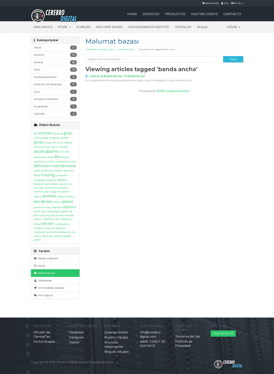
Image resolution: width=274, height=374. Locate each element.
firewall (37, 224)
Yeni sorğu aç (45, 295)
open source (51, 147)
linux (37, 175)
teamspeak (57, 133)
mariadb (69, 215)
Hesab (233, 27)
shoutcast (54, 137)
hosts (42, 215)
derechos (70, 196)
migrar (57, 201)
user (48, 207)
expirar (37, 196)
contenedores (62, 224)
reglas (60, 196)
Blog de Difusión (116, 352)
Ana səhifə (43, 27)
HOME (132, 14)
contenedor (40, 232)
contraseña (61, 175)
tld (59, 191)
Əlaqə (202, 27)
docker (48, 223)
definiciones (40, 157)
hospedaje (50, 180)
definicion (42, 165)
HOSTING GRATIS (204, 14)
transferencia (63, 165)
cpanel (67, 201)
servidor (64, 137)
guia (68, 132)
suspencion (40, 161)
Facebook (76, 332)
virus (50, 170)
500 (67, 151)
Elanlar (83, 27)
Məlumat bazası (109, 27)
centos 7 (38, 219)
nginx (47, 184)
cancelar (63, 147)
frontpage (39, 180)
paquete (63, 187)
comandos (39, 228)
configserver (66, 219)
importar (60, 228)
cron (69, 184)
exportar (50, 228)
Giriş (225, 3)
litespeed (39, 184)
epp (47, 191)
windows (68, 170)
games (64, 211)
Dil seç (237, 3)
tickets (54, 184)
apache (51, 151)
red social (39, 147)
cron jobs (39, 187)
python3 (58, 236)
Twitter (74, 342)
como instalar (41, 137)
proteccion (39, 207)
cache (50, 157)
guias (38, 142)
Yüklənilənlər (44, 280)
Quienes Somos (115, 332)
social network (65, 142)
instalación (64, 232)
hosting (48, 174)
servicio (51, 161)
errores (72, 161)
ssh (70, 211)
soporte (62, 184)
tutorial (44, 132)
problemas (61, 161)
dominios (39, 191)
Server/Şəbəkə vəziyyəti (148, 27)
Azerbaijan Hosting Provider (100, 49)
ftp (35, 133)
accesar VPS (50, 142)
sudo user (47, 236)
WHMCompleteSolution (172, 91)
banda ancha (41, 170)
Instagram (76, 337)
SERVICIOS (151, 14)
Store (63, 27)
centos (62, 180)
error (61, 151)
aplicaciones (57, 215)
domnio (65, 191)
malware (58, 170)
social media (51, 187)
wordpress (43, 201)
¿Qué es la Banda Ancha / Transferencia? (116, 76)
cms (56, 219)
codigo (53, 191)
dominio (49, 195)
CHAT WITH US (223, 333)
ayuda (39, 151)
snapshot (56, 207)
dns (57, 156)
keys (36, 215)
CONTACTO (232, 14)
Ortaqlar (183, 27)
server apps (40, 211)
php (48, 215)
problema (52, 232)
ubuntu (69, 206)
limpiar (65, 157)
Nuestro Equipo (116, 337)
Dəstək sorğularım (47, 258)
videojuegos (53, 211)
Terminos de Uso (187, 336)
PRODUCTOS (175, 14)
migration (48, 219)
